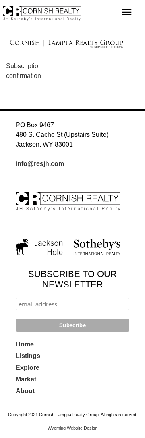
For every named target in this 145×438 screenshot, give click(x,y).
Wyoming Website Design (72, 427)
